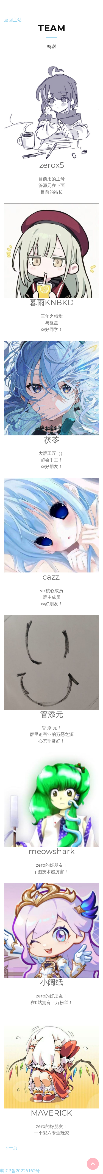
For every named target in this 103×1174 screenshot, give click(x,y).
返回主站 (13, 20)
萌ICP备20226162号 (20, 1171)
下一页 (10, 1148)
